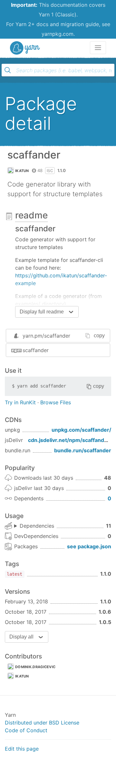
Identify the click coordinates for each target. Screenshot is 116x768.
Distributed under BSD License (42, 722)
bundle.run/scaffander (82, 450)
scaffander (36, 350)
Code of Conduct (26, 730)
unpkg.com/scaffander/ (81, 430)
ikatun (22, 170)
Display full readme (42, 311)
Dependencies (37, 526)
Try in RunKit (20, 402)
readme (31, 215)
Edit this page (22, 748)
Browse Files (55, 402)
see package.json (89, 546)
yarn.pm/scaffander (46, 335)
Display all (21, 636)
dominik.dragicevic (35, 667)
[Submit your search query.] (8, 70)
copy (99, 335)
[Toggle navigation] (98, 47)
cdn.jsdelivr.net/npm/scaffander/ (69, 440)
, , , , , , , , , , (34, 526)
